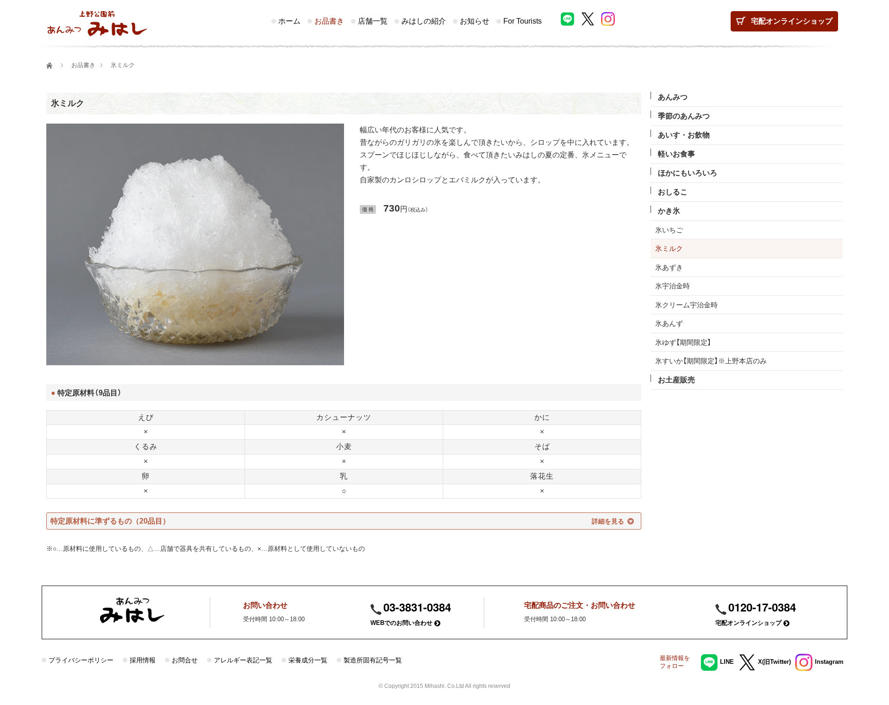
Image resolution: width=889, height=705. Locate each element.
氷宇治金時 (672, 286)
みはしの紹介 (423, 21)
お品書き (329, 21)
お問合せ (185, 660)
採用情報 (143, 660)
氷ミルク (67, 103)
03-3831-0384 (417, 607)
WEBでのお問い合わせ (402, 622)
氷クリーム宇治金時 (686, 305)
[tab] (343, 521)
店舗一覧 (373, 21)
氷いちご (669, 230)
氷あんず (669, 323)
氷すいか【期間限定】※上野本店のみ (711, 361)
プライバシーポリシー (81, 660)
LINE (727, 661)
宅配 (792, 21)
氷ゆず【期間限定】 (683, 342)
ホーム (289, 21)
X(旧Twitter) (774, 661)
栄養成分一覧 (307, 660)
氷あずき (669, 267)
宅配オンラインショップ (749, 622)
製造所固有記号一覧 (373, 660)
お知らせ (474, 21)
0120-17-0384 (762, 607)
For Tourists (522, 21)
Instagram (829, 661)
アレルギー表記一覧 (243, 660)
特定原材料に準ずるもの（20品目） (110, 521)
